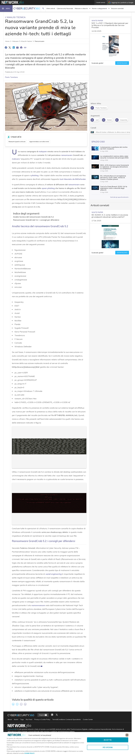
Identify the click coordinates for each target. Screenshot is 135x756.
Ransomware (39, 41)
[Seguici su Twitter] (56, 715)
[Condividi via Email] (17, 47)
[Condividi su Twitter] (9, 47)
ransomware (74, 184)
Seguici (42, 715)
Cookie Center (88, 719)
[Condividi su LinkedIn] (13, 47)
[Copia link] (25, 47)
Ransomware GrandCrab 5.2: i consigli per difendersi (36, 220)
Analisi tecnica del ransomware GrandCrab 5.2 (33, 217)
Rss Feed (29, 719)
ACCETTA (107, 739)
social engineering (53, 574)
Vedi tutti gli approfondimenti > (119, 197)
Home (7, 41)
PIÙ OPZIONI (108, 747)
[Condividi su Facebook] (6, 47)
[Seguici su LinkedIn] (52, 715)
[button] (6, 8)
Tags (22, 719)
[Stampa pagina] (21, 47)
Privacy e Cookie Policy (42, 719)
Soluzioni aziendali (117, 9)
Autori (16, 719)
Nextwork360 (12, 729)
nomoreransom (38, 605)
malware (16, 159)
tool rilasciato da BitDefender (73, 179)
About (10, 719)
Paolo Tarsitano (11, 77)
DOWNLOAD (122, 63)
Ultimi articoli (50, 9)
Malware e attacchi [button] (81, 9)
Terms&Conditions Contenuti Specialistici (66, 719)
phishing (34, 175)
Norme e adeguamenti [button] (99, 9)
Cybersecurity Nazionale (65, 9)
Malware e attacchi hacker (22, 41)
